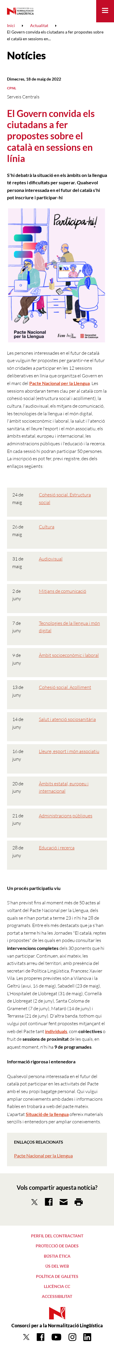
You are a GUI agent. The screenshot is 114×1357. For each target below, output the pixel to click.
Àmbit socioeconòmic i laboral (69, 655)
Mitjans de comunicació (62, 591)
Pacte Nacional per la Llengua (43, 1155)
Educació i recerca (57, 848)
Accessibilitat (57, 1296)
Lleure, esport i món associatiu (69, 751)
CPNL (11, 88)
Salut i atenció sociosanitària (67, 719)
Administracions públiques (65, 816)
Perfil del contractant (57, 1235)
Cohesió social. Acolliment (65, 687)
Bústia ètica (57, 1256)
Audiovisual (51, 559)
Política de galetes (57, 1276)
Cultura (46, 527)
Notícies (26, 55)
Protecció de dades (57, 1245)
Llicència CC (57, 1286)
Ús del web (57, 1266)
